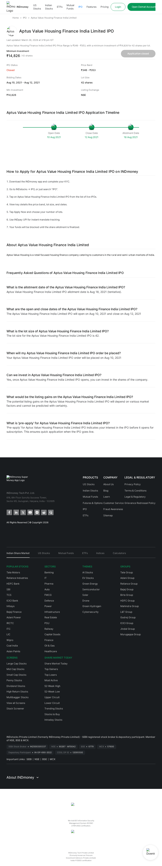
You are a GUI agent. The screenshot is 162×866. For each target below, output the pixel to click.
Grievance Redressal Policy (139, 503)
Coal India (12, 645)
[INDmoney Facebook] (9, 512)
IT (45, 577)
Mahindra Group (129, 606)
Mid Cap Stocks (15, 669)
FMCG (48, 594)
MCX (52, 759)
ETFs (59, 6)
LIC (8, 634)
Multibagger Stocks (17, 697)
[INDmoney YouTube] (29, 512)
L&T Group (126, 611)
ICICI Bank (12, 600)
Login (118, 6)
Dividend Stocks (16, 686)
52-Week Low (52, 691)
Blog (105, 490)
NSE (37, 759)
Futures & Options (93, 503)
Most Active (51, 680)
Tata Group (126, 572)
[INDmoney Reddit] (43, 512)
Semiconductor (91, 589)
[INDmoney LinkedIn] (15, 512)
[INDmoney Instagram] (36, 512)
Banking (49, 572)
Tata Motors (13, 572)
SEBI (29, 759)
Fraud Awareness (113, 509)
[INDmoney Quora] (50, 512)
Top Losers (50, 674)
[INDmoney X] (22, 512)
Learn (106, 496)
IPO (80, 6)
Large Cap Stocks (16, 663)
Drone (85, 600)
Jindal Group (127, 628)
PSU (46, 623)
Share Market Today (56, 663)
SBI (8, 589)
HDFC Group (127, 600)
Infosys (10, 606)
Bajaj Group (126, 589)
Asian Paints (13, 651)
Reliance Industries (17, 577)
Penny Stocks (14, 680)
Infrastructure (52, 611)
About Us (108, 484)
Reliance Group (129, 583)
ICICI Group (126, 623)
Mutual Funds (70, 7)
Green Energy (90, 583)
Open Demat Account (144, 6)
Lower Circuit (52, 703)
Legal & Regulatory (135, 496)
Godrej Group (128, 617)
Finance (48, 640)
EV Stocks (88, 577)
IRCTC (10, 623)
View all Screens (16, 703)
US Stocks (37, 7)
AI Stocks (87, 572)
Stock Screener (15, 708)
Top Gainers (51, 669)
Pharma (48, 583)
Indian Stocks (49, 7)
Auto (47, 589)
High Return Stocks (17, 691)
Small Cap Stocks (16, 674)
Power (48, 606)
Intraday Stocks (53, 719)
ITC (8, 628)
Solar (85, 594)
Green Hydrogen (91, 606)
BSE (44, 759)
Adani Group (127, 577)
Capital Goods (52, 634)
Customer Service (113, 503)
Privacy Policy (132, 484)
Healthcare (50, 651)
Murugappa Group (130, 634)
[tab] (18, 554)
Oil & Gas (49, 645)
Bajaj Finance (14, 611)
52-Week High (52, 686)
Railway (48, 628)
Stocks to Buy (52, 714)
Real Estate (50, 617)
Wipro (10, 640)
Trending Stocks (53, 708)
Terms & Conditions (135, 490)
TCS (9, 594)
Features (91, 6)
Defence (49, 600)
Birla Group (126, 594)
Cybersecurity (90, 611)
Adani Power (14, 617)
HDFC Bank (13, 583)
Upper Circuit (51, 697)
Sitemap (108, 515)
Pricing (104, 6)
